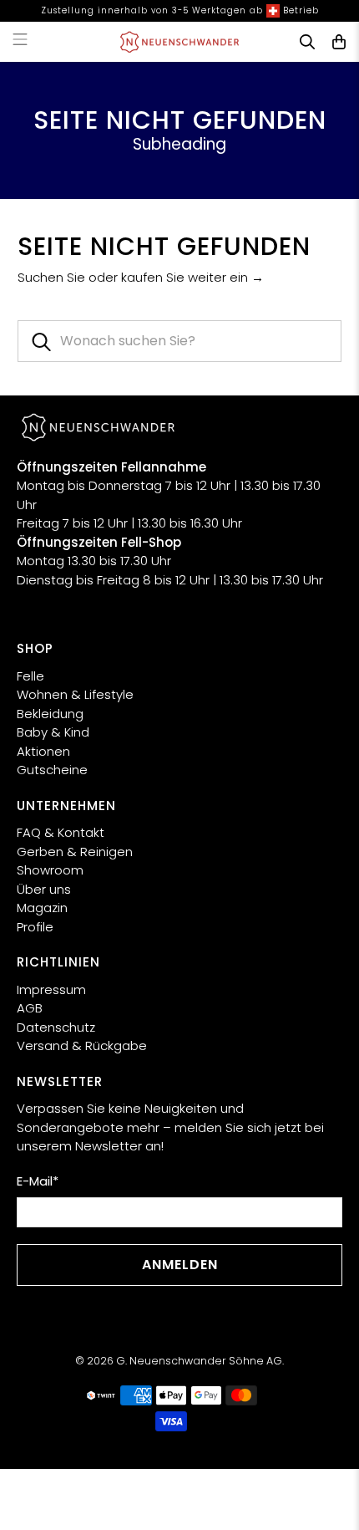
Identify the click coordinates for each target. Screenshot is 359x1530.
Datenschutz (56, 1027)
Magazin (42, 907)
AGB (30, 1008)
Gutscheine (52, 769)
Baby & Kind (53, 732)
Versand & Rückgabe (82, 1045)
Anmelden (180, 1264)
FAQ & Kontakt (60, 832)
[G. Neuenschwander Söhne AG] (180, 42)
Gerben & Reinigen (75, 851)
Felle (30, 676)
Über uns (44, 889)
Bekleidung (50, 713)
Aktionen (43, 751)
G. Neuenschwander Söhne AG (199, 1361)
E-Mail (37, 1181)
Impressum (51, 989)
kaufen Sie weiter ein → (192, 277)
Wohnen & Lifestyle (75, 694)
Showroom (50, 870)
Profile (35, 927)
